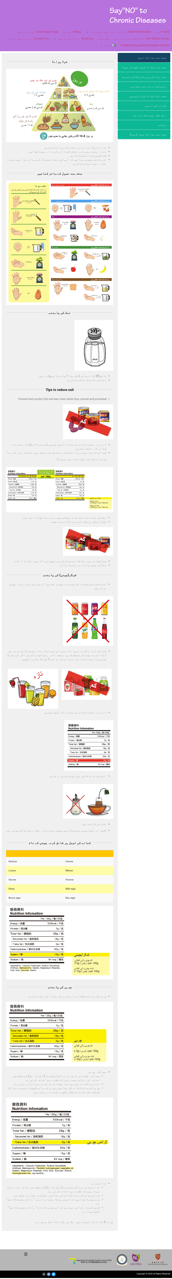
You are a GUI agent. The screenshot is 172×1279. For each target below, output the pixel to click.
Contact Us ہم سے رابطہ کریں (29, 38)
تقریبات (103, 38)
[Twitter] (54, 1274)
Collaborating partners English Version (144, 45)
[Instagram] (44, 1274)
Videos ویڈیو (72, 31)
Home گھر (162, 31)
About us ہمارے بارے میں (75, 38)
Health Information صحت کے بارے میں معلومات (121, 31)
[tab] (144, 57)
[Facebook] (49, 1274)
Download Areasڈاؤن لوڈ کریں (37, 31)
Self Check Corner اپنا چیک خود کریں (144, 38)
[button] (26, 1254)
